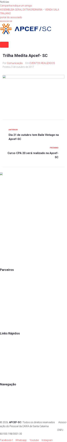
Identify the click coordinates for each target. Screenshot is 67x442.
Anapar (4, 314)
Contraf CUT (6, 326)
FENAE (3, 346)
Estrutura (5, 403)
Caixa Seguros (8, 276)
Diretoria (4, 371)
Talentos (4, 352)
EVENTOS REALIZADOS (42, 63)
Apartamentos (8, 391)
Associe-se (6, 397)
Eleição (4, 365)
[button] (11, 17)
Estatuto (4, 358)
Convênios (6, 340)
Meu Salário (6, 295)
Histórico (5, 377)
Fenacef (4, 320)
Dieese (3, 301)
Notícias (4, 416)
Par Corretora (7, 289)
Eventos (4, 410)
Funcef (4, 307)
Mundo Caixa (7, 282)
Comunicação (15, 63)
